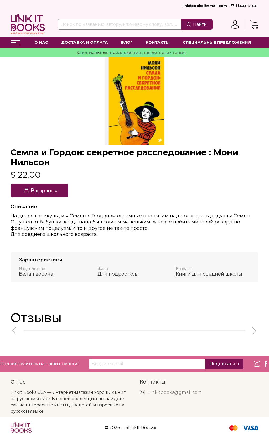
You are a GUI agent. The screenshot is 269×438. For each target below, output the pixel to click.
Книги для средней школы (209, 274)
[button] (14, 330)
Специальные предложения (217, 42)
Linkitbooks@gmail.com (175, 392)
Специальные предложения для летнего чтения (127, 52)
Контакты (158, 42)
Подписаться (224, 363)
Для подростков (117, 274)
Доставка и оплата (84, 42)
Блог (127, 42)
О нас (41, 42)
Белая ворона (36, 274)
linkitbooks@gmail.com (204, 6)
